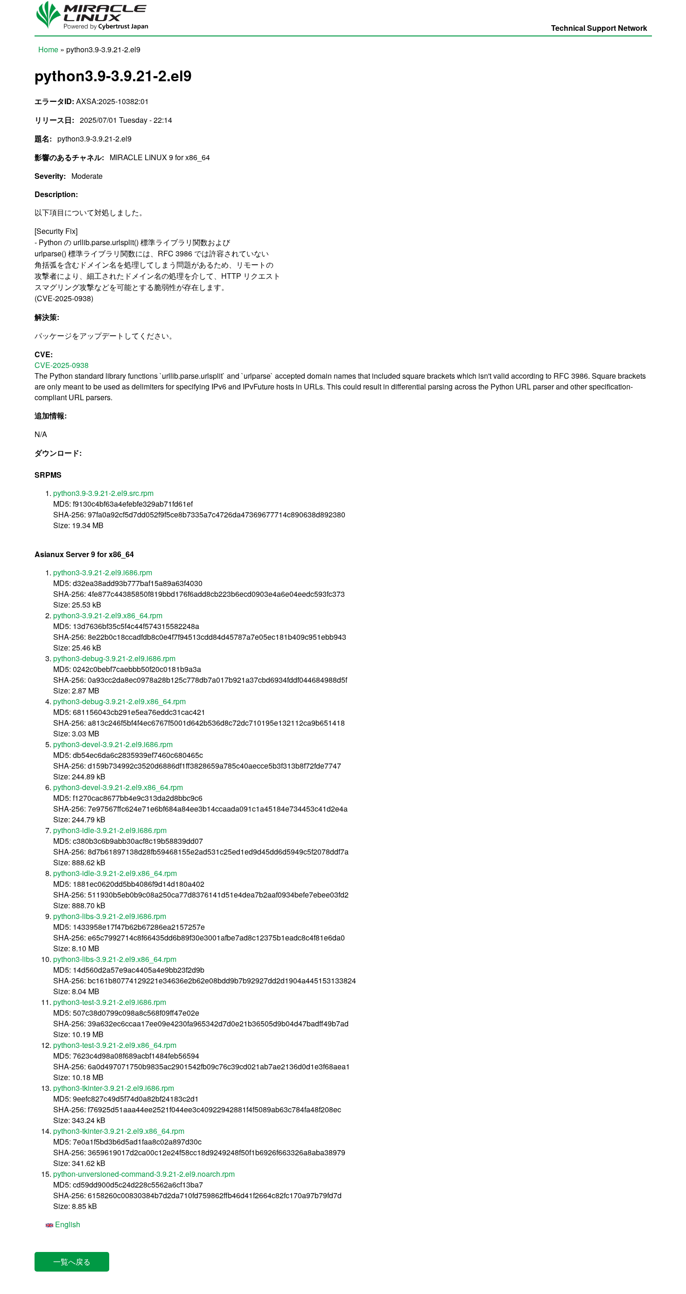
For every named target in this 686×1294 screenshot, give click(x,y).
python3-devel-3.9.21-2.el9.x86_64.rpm (118, 787)
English (66, 1224)
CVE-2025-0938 (62, 365)
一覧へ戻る (72, 1261)
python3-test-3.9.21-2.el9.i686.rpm (109, 1002)
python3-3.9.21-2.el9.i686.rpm (102, 572)
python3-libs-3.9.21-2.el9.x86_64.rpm (114, 959)
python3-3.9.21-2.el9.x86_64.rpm (107, 615)
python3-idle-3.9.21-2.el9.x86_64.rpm (115, 873)
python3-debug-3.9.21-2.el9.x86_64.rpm (119, 701)
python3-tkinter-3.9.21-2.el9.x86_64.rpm (118, 1130)
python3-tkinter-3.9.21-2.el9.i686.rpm (113, 1087)
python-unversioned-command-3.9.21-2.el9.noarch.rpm (144, 1173)
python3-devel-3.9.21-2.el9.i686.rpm (113, 744)
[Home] (96, 30)
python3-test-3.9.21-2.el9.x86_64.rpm (114, 1044)
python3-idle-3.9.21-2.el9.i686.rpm (110, 830)
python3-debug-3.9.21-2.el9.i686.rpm (114, 658)
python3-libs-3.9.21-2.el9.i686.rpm (109, 916)
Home (48, 49)
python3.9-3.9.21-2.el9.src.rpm (103, 493)
